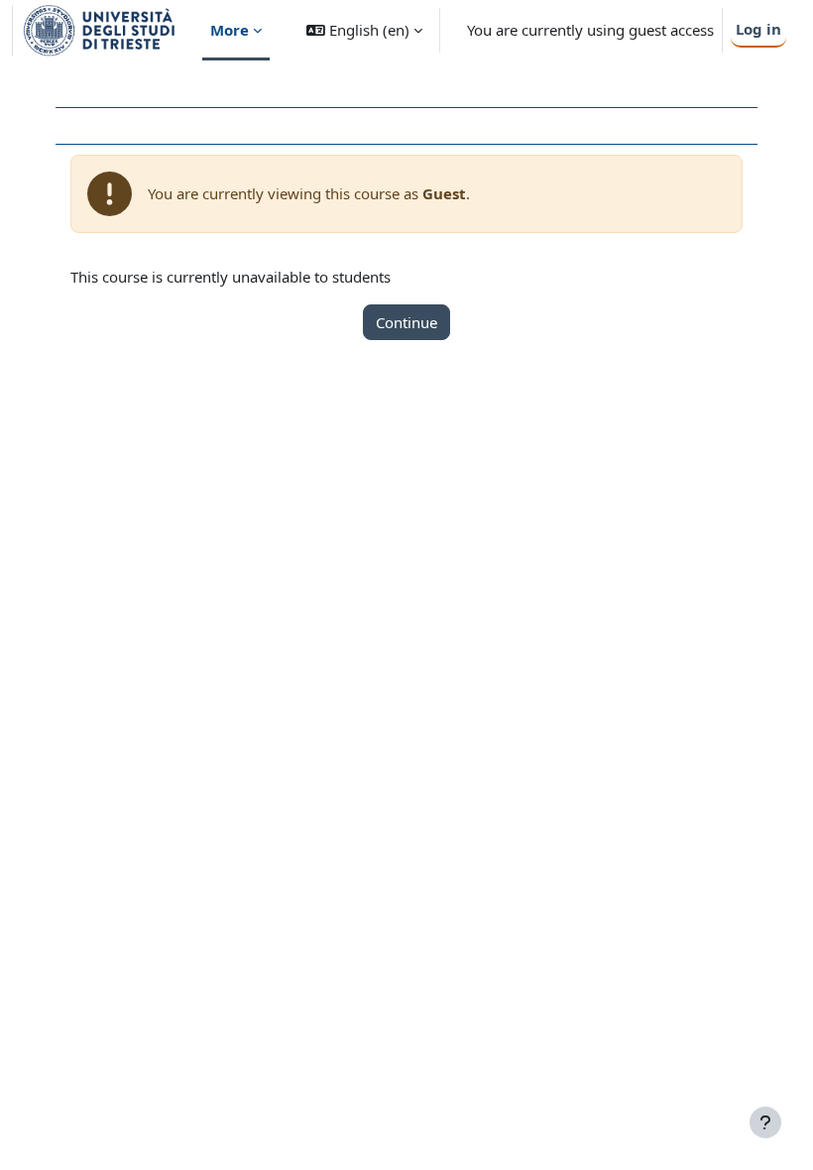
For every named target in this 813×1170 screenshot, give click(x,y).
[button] (364, 30)
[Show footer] (765, 1122)
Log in (758, 29)
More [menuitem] (229, 30)
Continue (406, 322)
